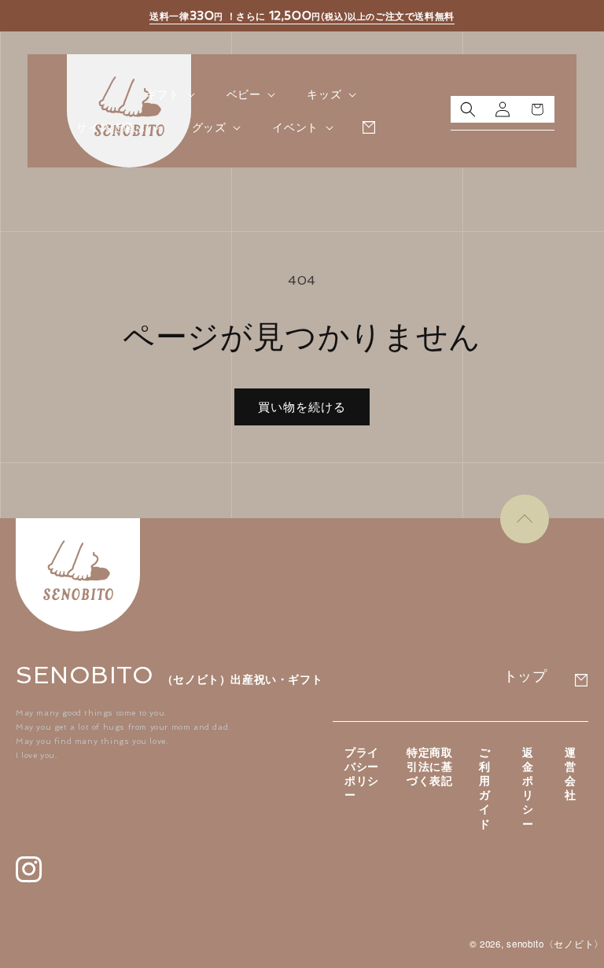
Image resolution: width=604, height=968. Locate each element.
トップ (525, 676)
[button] (168, 94)
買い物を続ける (302, 407)
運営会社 (570, 774)
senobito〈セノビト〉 (555, 943)
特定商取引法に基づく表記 (429, 766)
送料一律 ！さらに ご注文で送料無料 (302, 16)
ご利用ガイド (485, 788)
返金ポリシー (528, 788)
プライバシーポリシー (361, 774)
